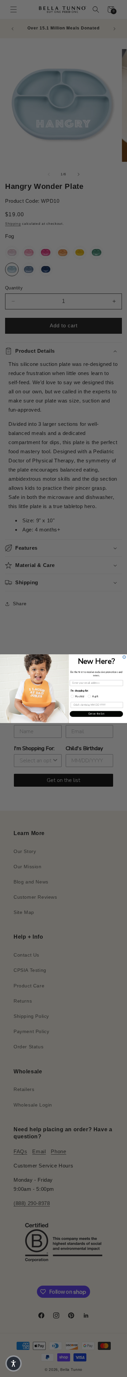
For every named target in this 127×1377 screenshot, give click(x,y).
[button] (13, 1363)
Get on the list (96, 714)
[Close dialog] (124, 656)
